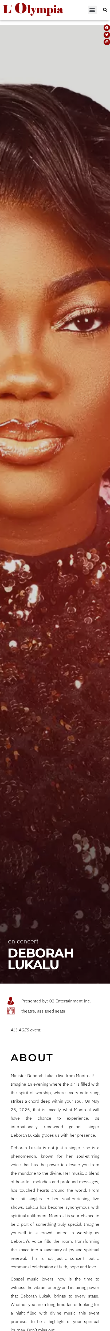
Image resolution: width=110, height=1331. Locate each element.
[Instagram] (107, 42)
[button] (92, 10)
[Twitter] (107, 35)
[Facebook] (107, 27)
